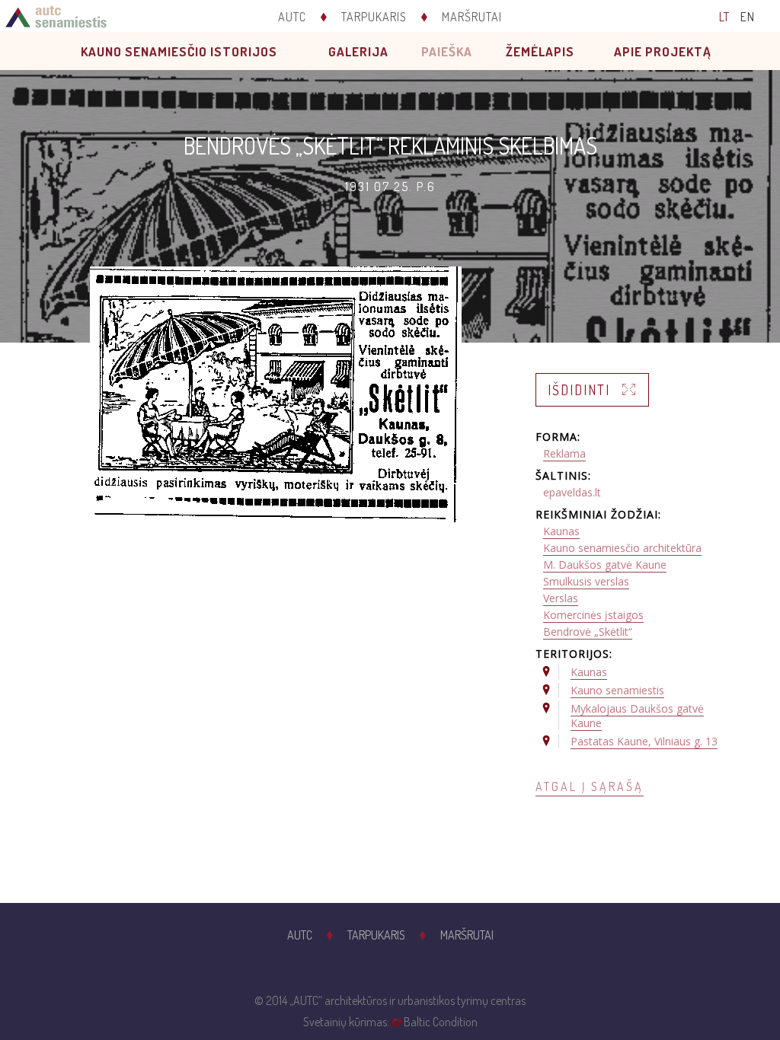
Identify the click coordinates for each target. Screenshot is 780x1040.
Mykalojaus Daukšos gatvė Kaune (637, 715)
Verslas (560, 598)
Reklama (564, 453)
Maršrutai (472, 16)
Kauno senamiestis (617, 690)
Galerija (358, 51)
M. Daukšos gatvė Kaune (605, 564)
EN (747, 16)
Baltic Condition (441, 1021)
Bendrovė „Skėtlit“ (587, 631)
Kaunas (561, 531)
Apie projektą (662, 51)
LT (724, 16)
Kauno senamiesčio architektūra (622, 548)
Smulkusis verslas (586, 581)
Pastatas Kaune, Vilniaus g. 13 (644, 741)
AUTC (292, 16)
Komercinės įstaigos (593, 615)
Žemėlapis (540, 51)
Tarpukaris (374, 16)
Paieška (446, 51)
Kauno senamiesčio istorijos (179, 51)
